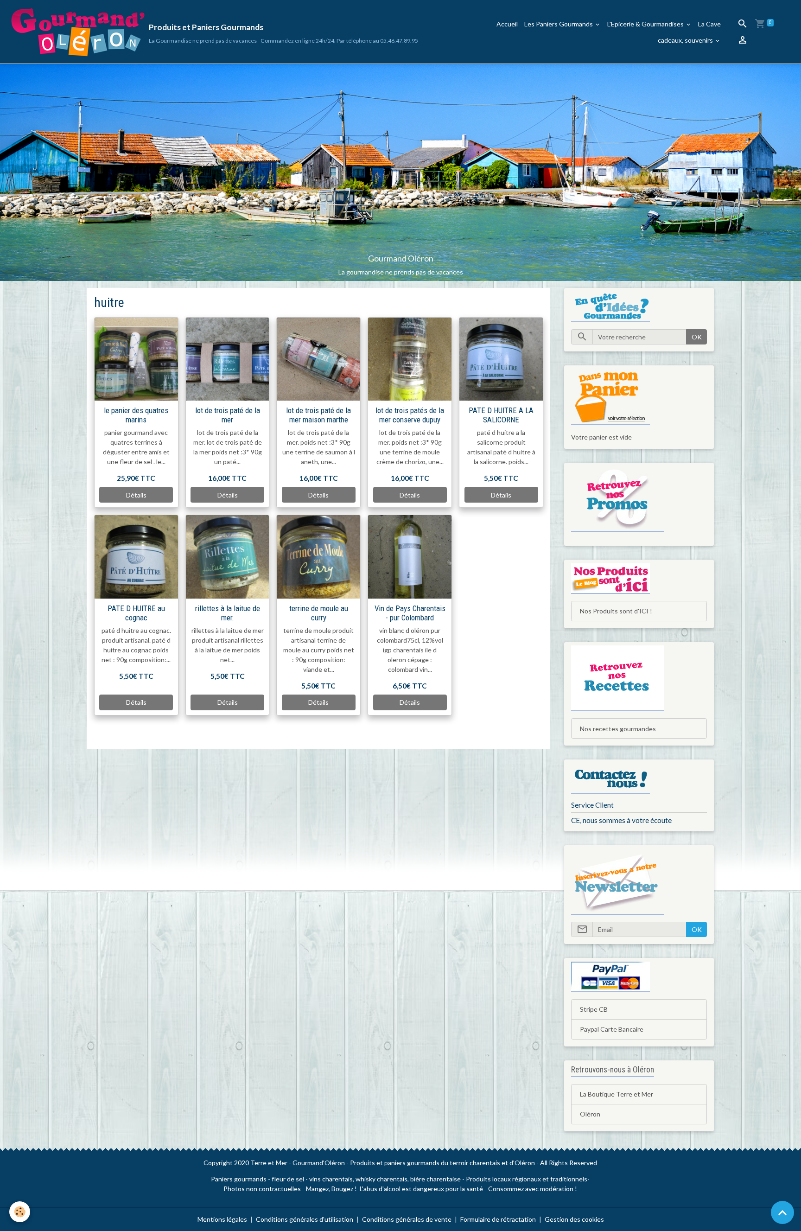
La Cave (709, 24)
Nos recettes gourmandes (618, 729)
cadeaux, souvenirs (686, 40)
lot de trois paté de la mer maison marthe (318, 415)
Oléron (590, 1114)
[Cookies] (19, 1211)
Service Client (592, 805)
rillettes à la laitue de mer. (227, 613)
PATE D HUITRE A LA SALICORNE (501, 415)
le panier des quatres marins (136, 415)
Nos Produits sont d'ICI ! (616, 611)
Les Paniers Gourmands (559, 24)
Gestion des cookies (574, 1219)
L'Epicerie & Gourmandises (646, 24)
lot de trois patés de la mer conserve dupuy (409, 415)
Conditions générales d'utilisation (304, 1219)
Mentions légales (222, 1219)
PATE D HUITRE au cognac (136, 613)
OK (697, 337)
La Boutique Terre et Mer (616, 1094)
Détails (136, 495)
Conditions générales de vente (406, 1219)
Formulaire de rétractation (498, 1219)
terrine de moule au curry (318, 613)
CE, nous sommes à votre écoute (621, 820)
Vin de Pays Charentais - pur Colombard (410, 613)
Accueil (507, 24)
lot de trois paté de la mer (227, 415)
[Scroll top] (782, 1212)
